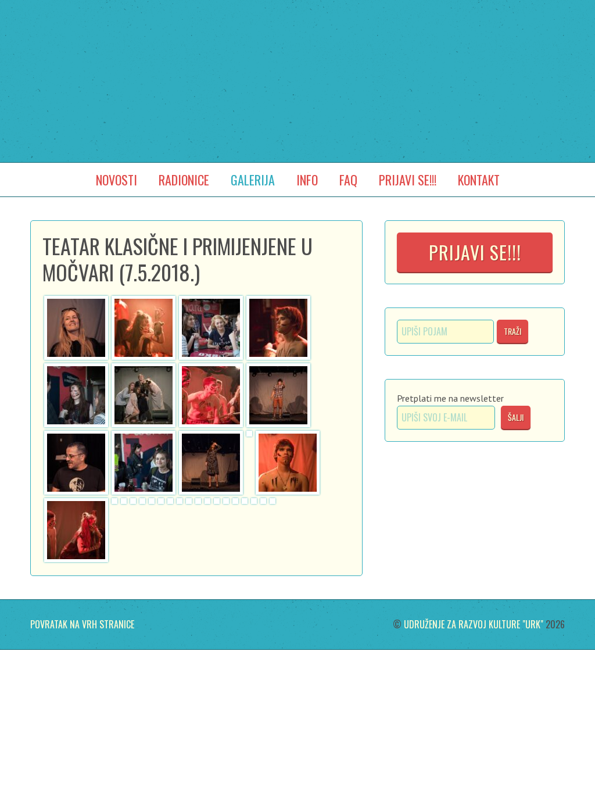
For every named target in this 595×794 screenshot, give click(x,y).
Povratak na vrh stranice (82, 624)
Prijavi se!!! (475, 252)
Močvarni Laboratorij (297, 63)
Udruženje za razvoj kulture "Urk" (473, 624)
